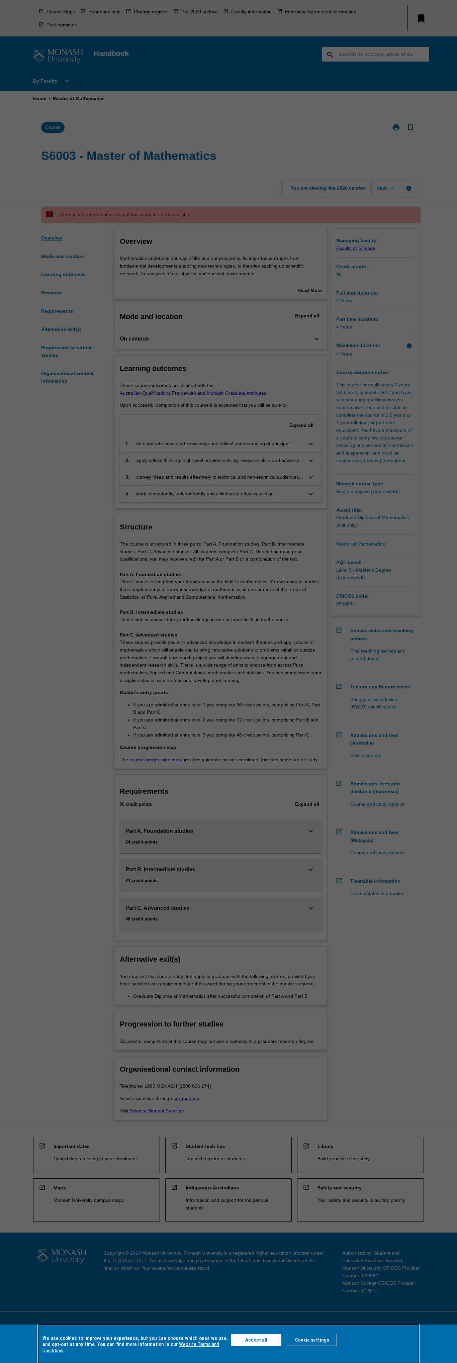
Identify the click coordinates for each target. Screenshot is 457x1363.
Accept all (256, 1340)
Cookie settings (312, 1340)
